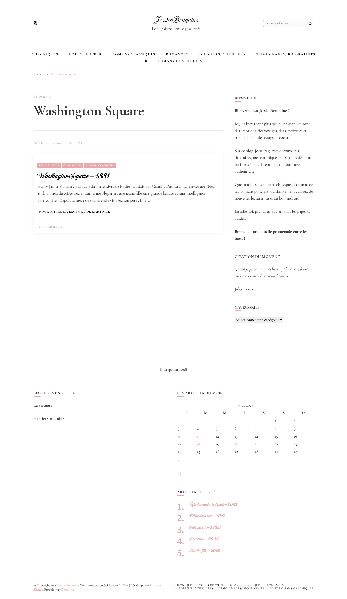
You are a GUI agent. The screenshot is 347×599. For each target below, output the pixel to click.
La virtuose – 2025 (203, 539)
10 (179, 436)
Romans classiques (134, 54)
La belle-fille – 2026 (204, 550)
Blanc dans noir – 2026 (207, 516)
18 (198, 443)
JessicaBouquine (176, 20)
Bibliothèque (49, 165)
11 (198, 436)
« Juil (181, 473)
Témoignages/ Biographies (285, 54)
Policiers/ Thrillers (222, 54)
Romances (177, 54)
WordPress (68, 589)
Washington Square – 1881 (73, 175)
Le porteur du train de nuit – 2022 (213, 504)
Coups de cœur (85, 54)
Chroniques (45, 54)
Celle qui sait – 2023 (204, 527)
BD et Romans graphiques (173, 61)
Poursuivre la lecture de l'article (74, 212)
